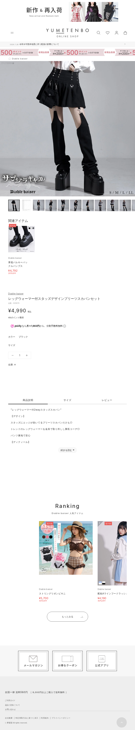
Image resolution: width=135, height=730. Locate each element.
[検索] (98, 32)
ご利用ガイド (10, 700)
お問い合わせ (10, 709)
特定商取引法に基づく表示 (26, 718)
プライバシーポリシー (61, 718)
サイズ (67, 400)
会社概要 (9, 718)
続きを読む (66, 450)
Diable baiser (16, 293)
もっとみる (67, 616)
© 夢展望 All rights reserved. (16, 722)
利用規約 (45, 718)
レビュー (107, 400)
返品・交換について (12, 705)
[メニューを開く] (12, 33)
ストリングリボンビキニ (52, 593)
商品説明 (28, 400)
